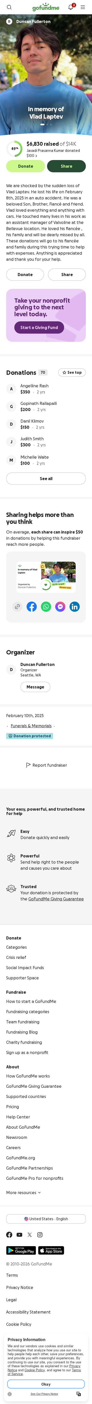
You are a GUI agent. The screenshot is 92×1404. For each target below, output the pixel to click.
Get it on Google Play (21, 1250)
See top (74, 372)
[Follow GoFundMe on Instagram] (40, 1235)
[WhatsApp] (46, 606)
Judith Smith (32, 438)
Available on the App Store (51, 1250)
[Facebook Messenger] (60, 606)
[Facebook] (32, 606)
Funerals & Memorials (31, 725)
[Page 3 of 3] (51, 124)
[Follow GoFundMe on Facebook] (9, 1235)
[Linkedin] (75, 606)
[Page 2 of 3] (47, 124)
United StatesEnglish (48, 1219)
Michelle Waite (34, 457)
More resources (21, 1192)
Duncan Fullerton (37, 664)
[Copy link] (17, 606)
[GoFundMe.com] (45, 7)
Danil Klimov (32, 421)
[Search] (9, 7)
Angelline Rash (34, 385)
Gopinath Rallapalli (38, 403)
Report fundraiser (49, 765)
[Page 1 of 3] (42, 124)
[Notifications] (70, 7)
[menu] (83, 7)
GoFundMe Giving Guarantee (56, 899)
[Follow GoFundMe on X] (30, 1235)
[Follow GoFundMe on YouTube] (19, 1235)
